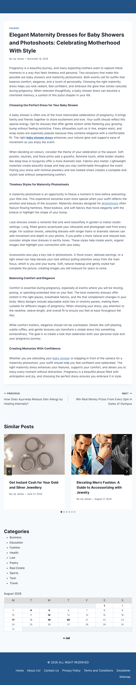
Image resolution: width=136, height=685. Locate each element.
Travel (14, 583)
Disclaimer (123, 670)
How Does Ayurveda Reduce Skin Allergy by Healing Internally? (33, 398)
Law (12, 557)
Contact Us (51, 670)
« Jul (66, 638)
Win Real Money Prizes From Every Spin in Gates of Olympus (104, 398)
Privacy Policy (71, 670)
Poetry (14, 563)
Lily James (18, 58)
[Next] (126, 471)
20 (68, 619)
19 (49, 619)
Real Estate (17, 568)
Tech (13, 578)
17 (13, 619)
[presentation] (34, 454)
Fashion (14, 28)
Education (16, 542)
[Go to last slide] (9, 471)
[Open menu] (129, 6)
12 (49, 615)
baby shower (61, 358)
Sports (14, 573)
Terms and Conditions (98, 670)
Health (14, 552)
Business (16, 537)
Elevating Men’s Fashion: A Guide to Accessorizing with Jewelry (99, 487)
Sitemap (124, 677)
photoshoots (110, 203)
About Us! (33, 670)
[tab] (61, 512)
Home (20, 670)
